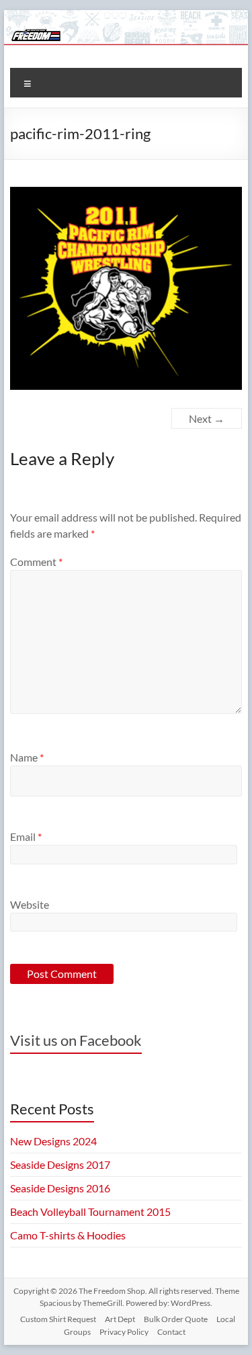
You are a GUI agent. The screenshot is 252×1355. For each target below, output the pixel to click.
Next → (206, 418)
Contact (171, 1332)
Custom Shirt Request (58, 1319)
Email (26, 836)
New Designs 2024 (53, 1141)
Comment (36, 561)
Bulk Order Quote (176, 1319)
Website (29, 904)
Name (27, 757)
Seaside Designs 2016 (60, 1188)
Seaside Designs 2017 (60, 1164)
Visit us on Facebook (76, 1040)
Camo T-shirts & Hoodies (68, 1235)
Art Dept (120, 1319)
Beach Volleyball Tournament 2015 (90, 1211)
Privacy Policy (124, 1332)
